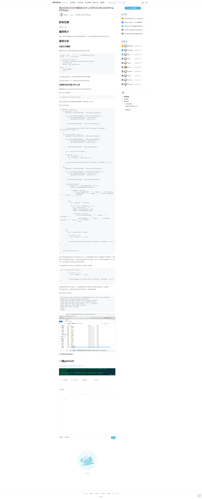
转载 (85, 380)
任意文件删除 (128, 104)
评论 (113, 437)
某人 (62, 437)
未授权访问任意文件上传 (131, 106)
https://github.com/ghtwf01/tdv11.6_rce (70, 366)
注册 (143, 2)
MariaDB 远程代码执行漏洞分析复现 (133, 33)
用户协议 (85, 493)
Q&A (113, 493)
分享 (96, 380)
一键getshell (127, 109)
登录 (146, 2)
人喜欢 (75, 380)
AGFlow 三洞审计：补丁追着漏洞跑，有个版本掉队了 (137, 22)
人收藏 (64, 380)
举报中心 (97, 493)
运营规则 (108, 493)
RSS (117, 493)
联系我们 (91, 493)
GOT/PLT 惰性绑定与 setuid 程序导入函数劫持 (135, 30)
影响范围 (126, 97)
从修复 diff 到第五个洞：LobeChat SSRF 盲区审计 (136, 18)
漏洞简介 (126, 99)
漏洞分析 (72, 15)
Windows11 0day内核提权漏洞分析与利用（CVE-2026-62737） (140, 26)
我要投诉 (103, 493)
